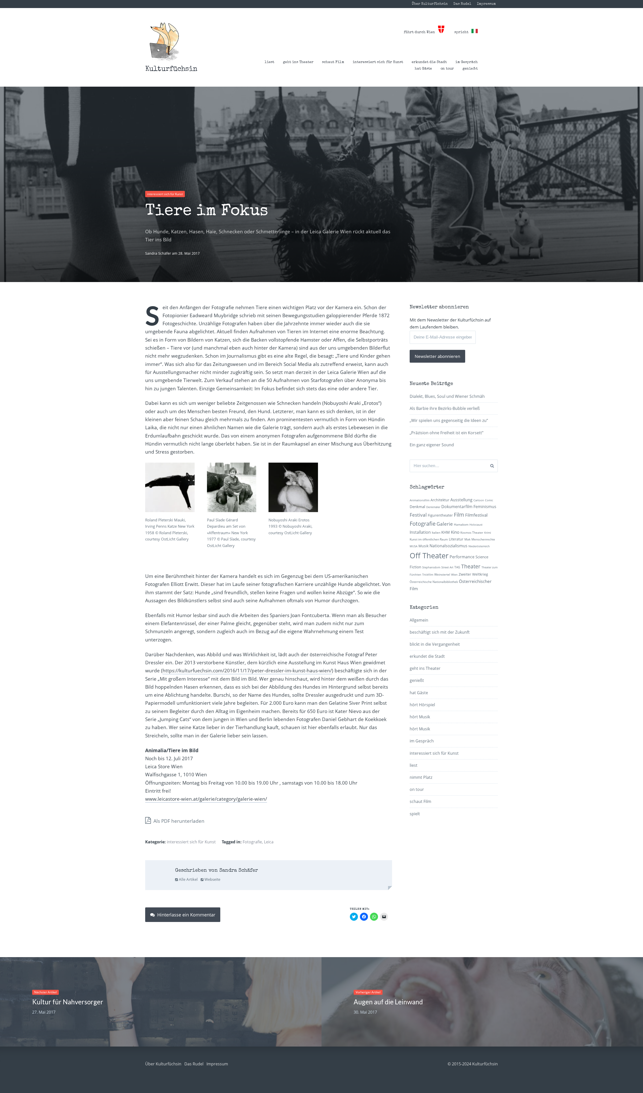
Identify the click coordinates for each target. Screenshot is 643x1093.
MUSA (413, 546)
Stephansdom (431, 567)
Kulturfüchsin (171, 69)
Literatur (456, 539)
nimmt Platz (421, 777)
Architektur (440, 500)
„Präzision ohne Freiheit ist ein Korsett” (447, 432)
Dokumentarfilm (456, 506)
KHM (445, 532)
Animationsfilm (420, 500)
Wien (454, 574)
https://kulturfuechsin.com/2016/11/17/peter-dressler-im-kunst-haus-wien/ (247, 670)
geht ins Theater (298, 62)
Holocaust (476, 524)
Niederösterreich (479, 546)
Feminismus (484, 506)
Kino (455, 532)
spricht (462, 32)
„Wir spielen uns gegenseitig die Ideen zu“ (449, 420)
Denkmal (417, 506)
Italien (436, 532)
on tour (447, 69)
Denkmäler (433, 507)
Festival (418, 515)
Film (459, 514)
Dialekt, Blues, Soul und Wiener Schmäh (447, 396)
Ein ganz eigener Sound (432, 445)
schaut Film (333, 62)
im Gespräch (466, 62)
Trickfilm (427, 574)
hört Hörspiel (422, 704)
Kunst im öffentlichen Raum (429, 539)
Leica (269, 842)
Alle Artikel (188, 879)
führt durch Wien (421, 32)
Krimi (487, 532)
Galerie (445, 524)
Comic (489, 500)
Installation (420, 532)
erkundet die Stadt (429, 62)
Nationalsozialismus (448, 546)
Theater (470, 566)
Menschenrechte (483, 539)
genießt (470, 69)
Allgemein (419, 620)
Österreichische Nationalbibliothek (434, 582)
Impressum (486, 4)
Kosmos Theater (471, 532)
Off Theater (429, 556)
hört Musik (420, 717)
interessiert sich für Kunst (378, 62)
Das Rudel (462, 4)
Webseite (211, 879)
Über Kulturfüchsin (430, 4)
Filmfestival (476, 515)
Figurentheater (440, 515)
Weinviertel (442, 574)
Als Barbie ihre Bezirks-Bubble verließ (445, 408)
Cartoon (478, 500)
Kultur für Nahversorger (67, 1002)
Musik (423, 545)
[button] (164, 42)
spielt (415, 813)
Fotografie (252, 842)
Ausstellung (461, 500)
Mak (467, 539)
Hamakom (461, 524)
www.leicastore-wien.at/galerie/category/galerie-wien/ (206, 799)
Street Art (447, 567)
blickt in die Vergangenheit (435, 644)
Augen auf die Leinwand (388, 1002)
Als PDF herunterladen (178, 821)
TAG (457, 567)
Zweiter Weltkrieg (473, 574)
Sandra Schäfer (158, 253)
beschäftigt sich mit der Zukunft (440, 632)
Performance (462, 557)
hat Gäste (423, 69)
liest (269, 62)
